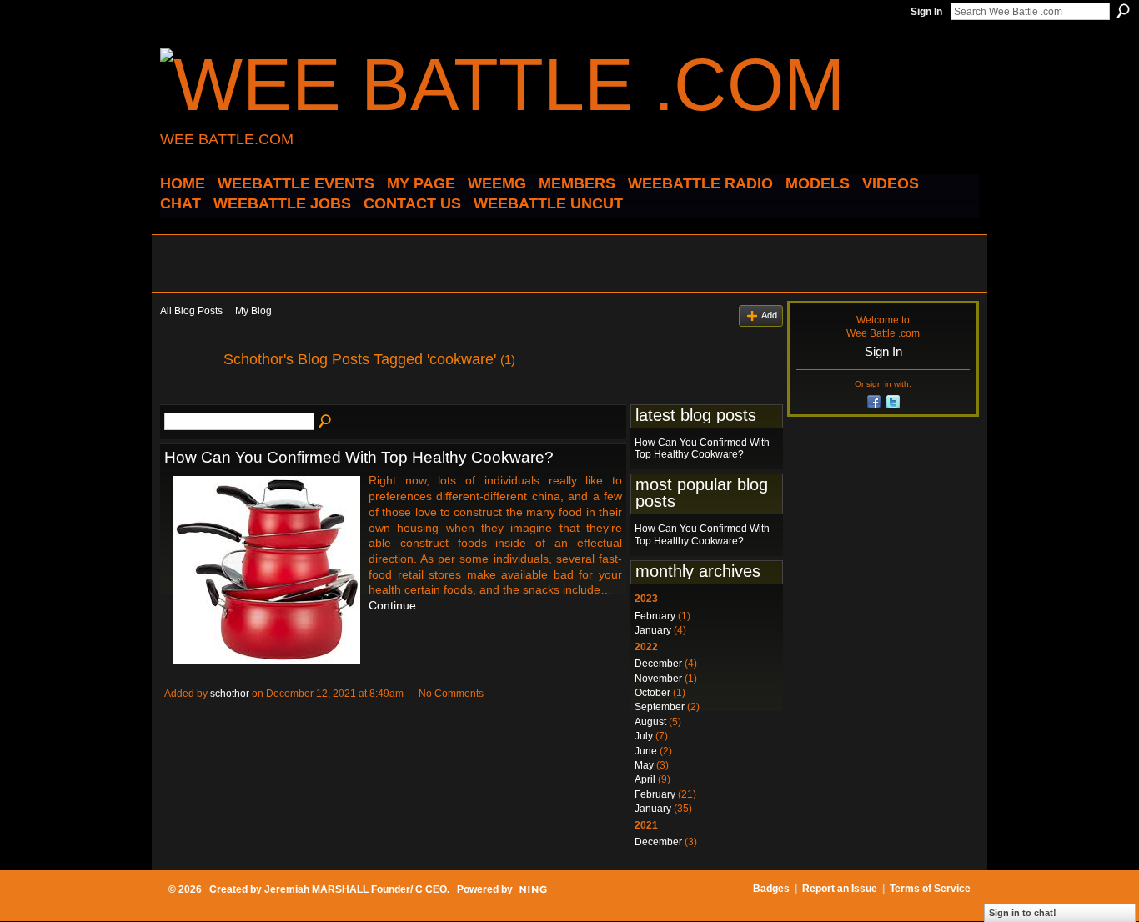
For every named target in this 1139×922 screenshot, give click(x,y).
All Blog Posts (191, 311)
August (650, 722)
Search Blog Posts (326, 421)
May (644, 765)
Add (769, 315)
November (658, 678)
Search (1123, 10)
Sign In (926, 12)
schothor (229, 693)
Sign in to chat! (1022, 913)
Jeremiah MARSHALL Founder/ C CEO (355, 889)
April (645, 779)
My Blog (253, 311)
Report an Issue (839, 888)
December (658, 663)
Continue (392, 605)
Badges (771, 888)
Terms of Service (930, 888)
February (655, 616)
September (660, 707)
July (644, 736)
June (646, 751)
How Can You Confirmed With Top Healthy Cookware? (359, 457)
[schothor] (186, 397)
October (652, 693)
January (653, 630)
